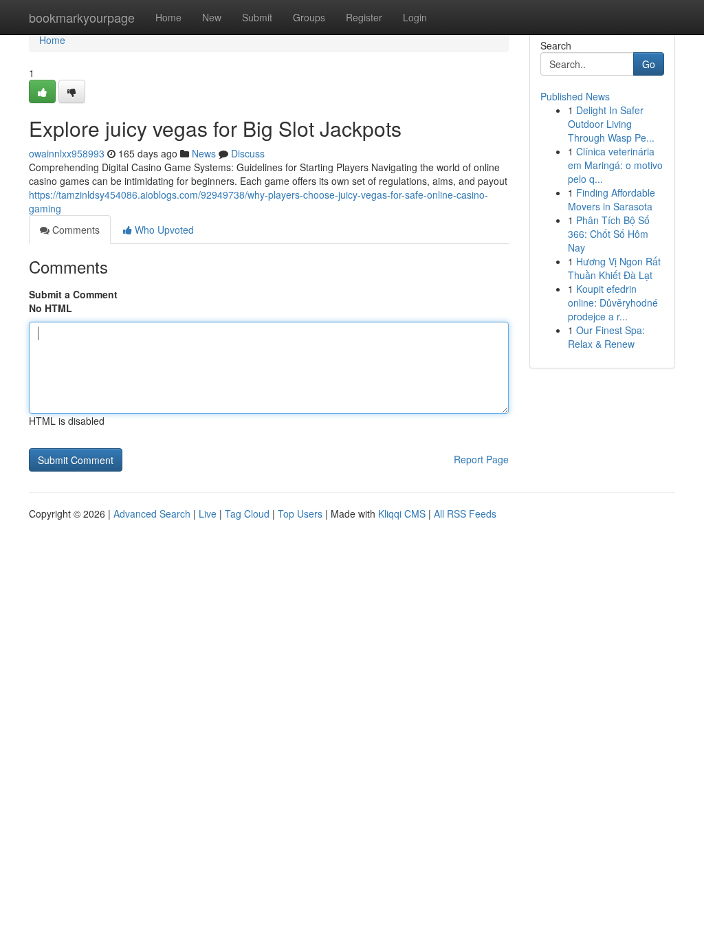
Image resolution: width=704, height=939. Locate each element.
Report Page (481, 459)
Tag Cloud (247, 513)
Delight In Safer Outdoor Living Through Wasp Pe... (611, 123)
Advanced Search (151, 513)
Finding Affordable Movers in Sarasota (611, 199)
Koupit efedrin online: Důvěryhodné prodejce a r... (613, 302)
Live (208, 513)
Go (648, 64)
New (211, 17)
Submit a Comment (73, 294)
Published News (575, 96)
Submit (257, 17)
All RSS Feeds (465, 513)
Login (415, 17)
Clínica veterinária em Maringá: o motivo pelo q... (615, 165)
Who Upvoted (163, 229)
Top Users (300, 513)
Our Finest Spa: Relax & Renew (606, 337)
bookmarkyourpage (82, 17)
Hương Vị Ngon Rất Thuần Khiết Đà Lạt (614, 268)
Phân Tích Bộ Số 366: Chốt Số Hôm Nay (609, 233)
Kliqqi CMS (402, 513)
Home (168, 17)
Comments (75, 229)
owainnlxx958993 (66, 153)
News (204, 153)
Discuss (248, 153)
